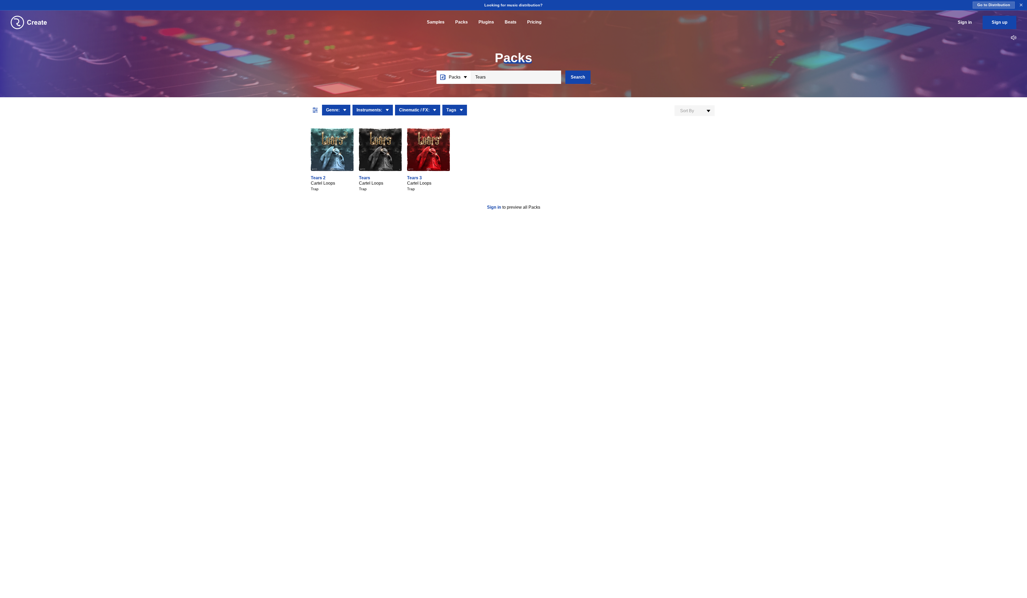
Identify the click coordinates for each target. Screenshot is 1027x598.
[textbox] (694, 111)
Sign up (999, 22)
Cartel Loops (323, 183)
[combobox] (695, 110)
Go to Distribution (993, 5)
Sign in (494, 207)
